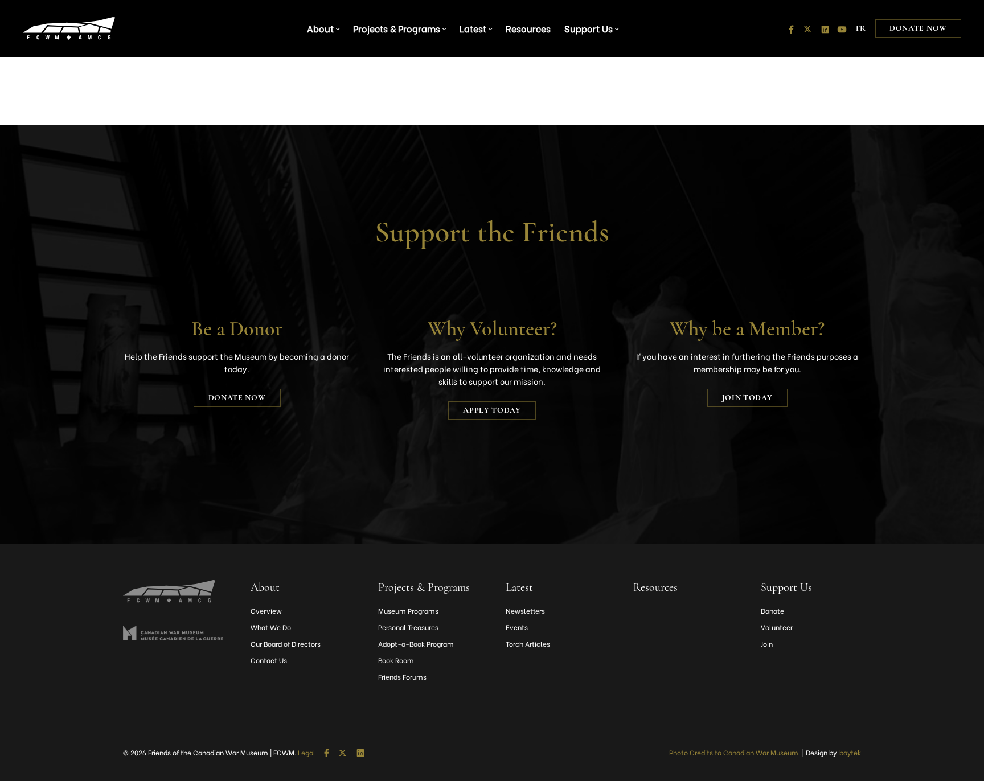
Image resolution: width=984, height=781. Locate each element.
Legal (306, 752)
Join (767, 643)
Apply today (492, 410)
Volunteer (777, 627)
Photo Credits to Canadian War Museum (733, 752)
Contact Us (269, 660)
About (320, 28)
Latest (473, 28)
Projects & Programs (396, 28)
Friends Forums (402, 676)
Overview (266, 610)
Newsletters (525, 610)
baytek (850, 752)
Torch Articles (528, 643)
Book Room (396, 660)
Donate (772, 610)
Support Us (588, 28)
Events (517, 627)
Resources (528, 28)
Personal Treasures (408, 627)
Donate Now (918, 28)
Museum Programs (408, 610)
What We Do (271, 627)
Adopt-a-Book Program (416, 643)
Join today (747, 397)
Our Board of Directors (286, 643)
